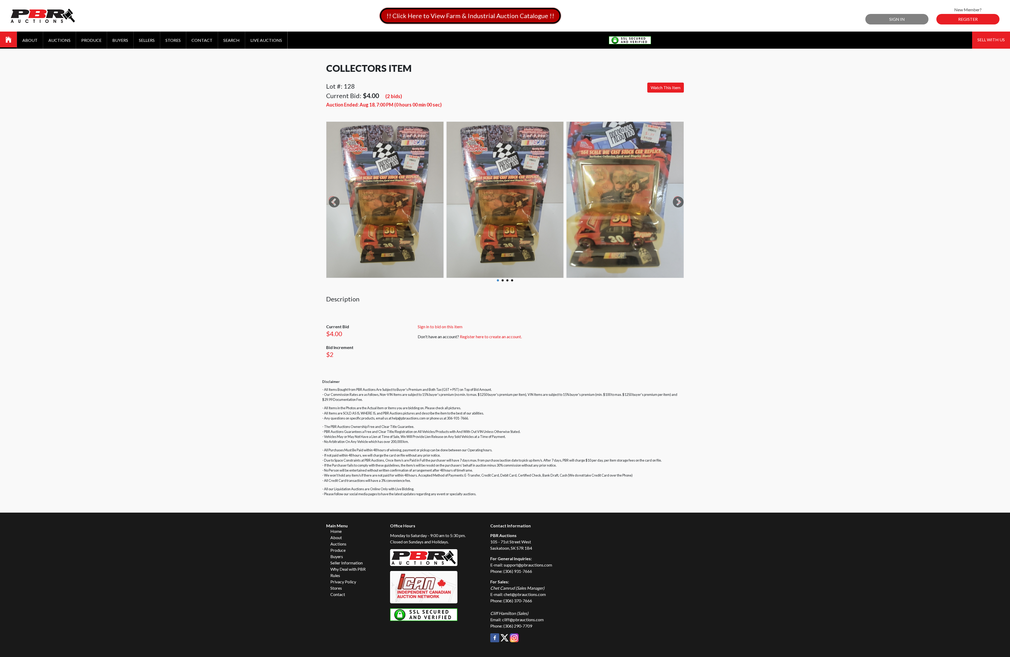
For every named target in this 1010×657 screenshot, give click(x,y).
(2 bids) (393, 96)
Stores (173, 40)
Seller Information (346, 562)
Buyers (120, 40)
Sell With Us (991, 39)
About (30, 40)
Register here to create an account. (491, 336)
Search (231, 40)
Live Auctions (266, 40)
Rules (335, 575)
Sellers (147, 40)
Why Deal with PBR (348, 569)
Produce (91, 40)
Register (968, 19)
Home (336, 531)
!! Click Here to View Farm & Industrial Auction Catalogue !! (470, 15)
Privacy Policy (343, 581)
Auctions (59, 40)
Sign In (897, 19)
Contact (202, 40)
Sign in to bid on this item (440, 326)
